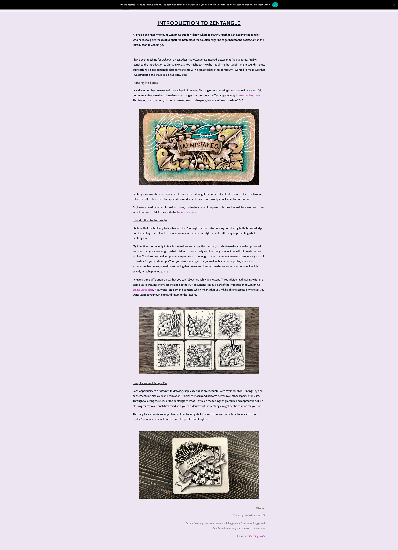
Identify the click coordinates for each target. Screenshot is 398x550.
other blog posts (256, 536)
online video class (143, 289)
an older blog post (249, 95)
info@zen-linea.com (254, 528)
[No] (394, 4)
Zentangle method (188, 212)
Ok (275, 4)
